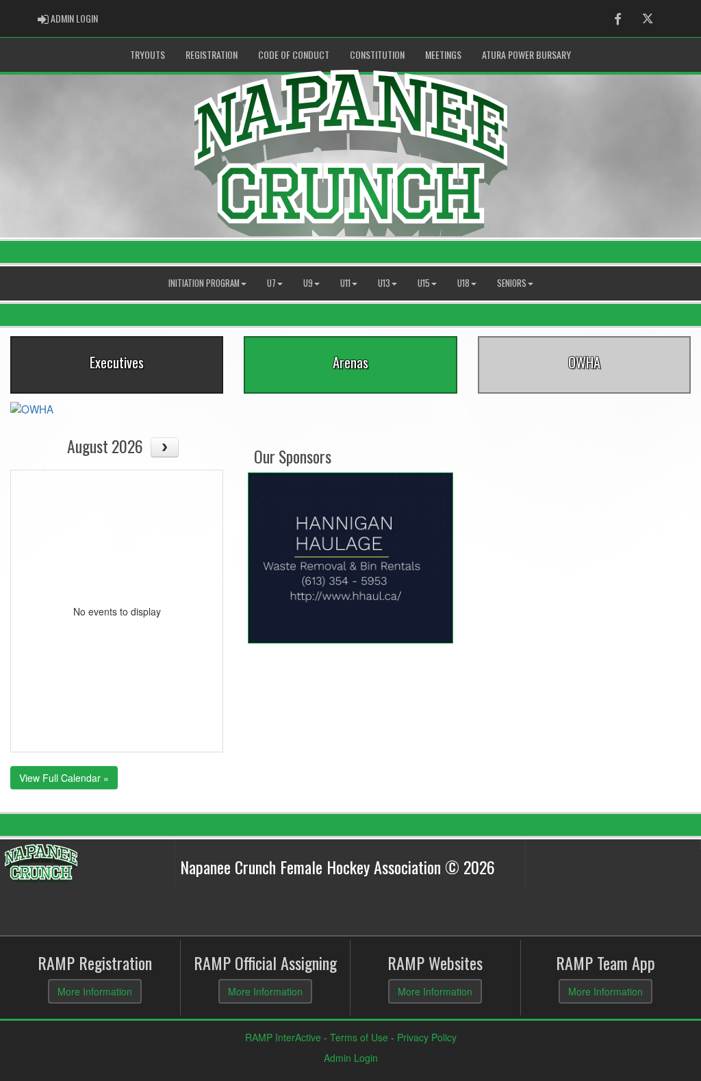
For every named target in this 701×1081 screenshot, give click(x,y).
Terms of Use (359, 1037)
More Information (95, 991)
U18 (463, 283)
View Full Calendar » (64, 778)
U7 (271, 283)
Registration (212, 54)
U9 (308, 283)
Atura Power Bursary (526, 54)
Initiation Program (204, 283)
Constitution (377, 54)
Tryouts (147, 54)
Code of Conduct (293, 54)
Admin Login (351, 1058)
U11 (345, 283)
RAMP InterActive (283, 1037)
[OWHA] (31, 407)
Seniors (511, 283)
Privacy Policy (427, 1037)
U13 (384, 283)
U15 (424, 283)
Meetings (443, 54)
